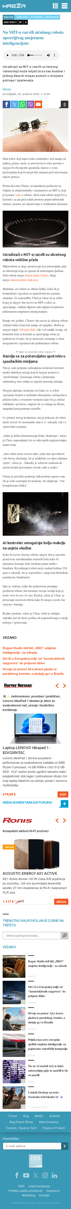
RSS (21, 1186)
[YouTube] (26, 1175)
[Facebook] (6, 104)
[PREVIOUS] (57, 685)
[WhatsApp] (22, 104)
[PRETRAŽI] (64, 935)
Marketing (28, 1195)
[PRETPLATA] (64, 1146)
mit (21, 22)
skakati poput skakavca (24, 280)
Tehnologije (22, 17)
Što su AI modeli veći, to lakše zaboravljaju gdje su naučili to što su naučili (48, 1070)
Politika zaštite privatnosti (26, 1190)
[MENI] (64, 6)
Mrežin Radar (52, 17)
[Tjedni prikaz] (55, 6)
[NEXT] (64, 685)
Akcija (61, 902)
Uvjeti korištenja (39, 1186)
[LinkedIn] (54, 1175)
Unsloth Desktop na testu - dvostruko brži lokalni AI (44, 1094)
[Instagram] (45, 1175)
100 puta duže (27, 329)
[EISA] (35, 1161)
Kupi (63, 794)
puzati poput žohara (36, 275)
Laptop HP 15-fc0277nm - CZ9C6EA (32, 747)
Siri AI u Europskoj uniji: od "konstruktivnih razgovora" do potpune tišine (34, 660)
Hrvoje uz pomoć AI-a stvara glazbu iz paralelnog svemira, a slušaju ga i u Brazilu (33, 671)
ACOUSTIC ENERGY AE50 (24, 873)
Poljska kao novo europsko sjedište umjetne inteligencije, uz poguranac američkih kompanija (47, 1044)
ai (26, 22)
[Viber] (30, 104)
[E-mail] (38, 104)
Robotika (8, 17)
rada (18, 195)
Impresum (53, 1190)
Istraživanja (36, 17)
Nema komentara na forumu (27, 802)
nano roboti (10, 22)
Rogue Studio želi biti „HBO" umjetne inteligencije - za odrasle (29, 650)
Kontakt (44, 1195)
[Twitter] (14, 104)
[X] (35, 1175)
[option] (35, 746)
